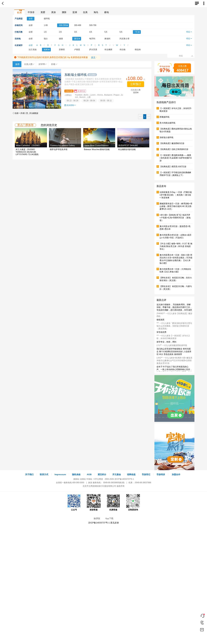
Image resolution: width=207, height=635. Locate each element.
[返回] (3, 3)
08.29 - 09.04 (89, 100)
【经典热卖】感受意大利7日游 (173, 166)
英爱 (43, 12)
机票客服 (113, 510)
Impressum (60, 474)
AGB (89, 474)
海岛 (96, 12)
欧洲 (19, 12)
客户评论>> (31, 107)
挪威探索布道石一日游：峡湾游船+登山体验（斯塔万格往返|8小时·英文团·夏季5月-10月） (176, 206)
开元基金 (116, 474)
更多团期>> (71, 105)
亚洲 (74, 12)
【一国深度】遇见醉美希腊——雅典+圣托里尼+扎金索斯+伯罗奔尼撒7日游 (176, 158)
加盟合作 (176, 474)
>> (148, 116)
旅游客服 (94, 510)
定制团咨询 (133, 510)
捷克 (93, 57)
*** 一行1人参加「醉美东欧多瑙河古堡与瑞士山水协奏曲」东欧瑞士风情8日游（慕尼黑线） (174, 326)
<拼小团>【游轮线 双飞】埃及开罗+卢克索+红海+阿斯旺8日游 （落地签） (175, 218)
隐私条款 (76, 474)
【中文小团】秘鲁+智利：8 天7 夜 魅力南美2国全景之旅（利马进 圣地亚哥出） (176, 246)
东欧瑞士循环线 (80, 74)
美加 (53, 12)
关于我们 (29, 474)
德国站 (76, 479)
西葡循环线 (164, 117)
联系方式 (44, 474)
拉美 (85, 12)
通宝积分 (102, 474)
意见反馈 (114, 522)
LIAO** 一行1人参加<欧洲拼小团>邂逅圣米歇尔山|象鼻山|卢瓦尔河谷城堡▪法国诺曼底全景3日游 (174, 361)
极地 (106, 12)
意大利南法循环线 (167, 123)
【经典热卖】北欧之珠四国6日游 (174, 149)
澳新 (64, 12)
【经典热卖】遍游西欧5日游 (172, 143)
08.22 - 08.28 (72, 100)
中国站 (89, 479)
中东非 (31, 12)
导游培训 (161, 474)
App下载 (109, 518)
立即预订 (135, 84)
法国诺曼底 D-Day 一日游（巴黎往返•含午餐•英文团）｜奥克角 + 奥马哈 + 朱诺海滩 (176, 195)
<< (140, 116)
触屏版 (97, 518)
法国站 (83, 479)
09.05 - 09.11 (106, 100)
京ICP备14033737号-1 (124, 479)
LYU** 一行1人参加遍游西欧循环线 (172, 346)
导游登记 (146, 474)
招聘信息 (131, 474)
